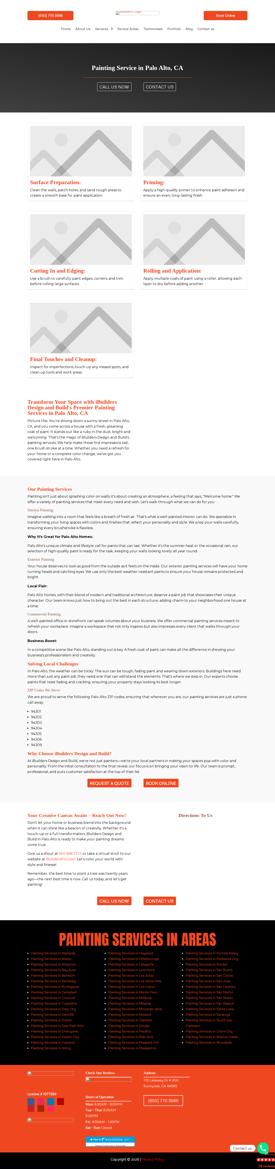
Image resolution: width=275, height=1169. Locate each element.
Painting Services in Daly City (53, 1009)
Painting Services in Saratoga (208, 1014)
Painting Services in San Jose (208, 981)
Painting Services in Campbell (54, 992)
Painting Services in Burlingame (55, 986)
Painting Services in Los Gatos (131, 986)
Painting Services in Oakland (130, 1020)
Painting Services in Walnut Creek (212, 1037)
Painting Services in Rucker (207, 964)
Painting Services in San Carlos (209, 975)
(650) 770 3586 (50, 15)
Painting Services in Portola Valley (212, 953)
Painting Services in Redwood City (212, 958)
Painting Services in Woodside (209, 1042)
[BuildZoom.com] (110, 1142)
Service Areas (128, 29)
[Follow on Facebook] (31, 1101)
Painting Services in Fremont (53, 1042)
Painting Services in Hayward (130, 953)
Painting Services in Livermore (131, 970)
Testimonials (153, 29)
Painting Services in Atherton (53, 964)
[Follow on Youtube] (40, 1108)
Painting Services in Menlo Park (132, 992)
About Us (82, 29)
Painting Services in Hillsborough (133, 958)
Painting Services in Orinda (128, 1025)
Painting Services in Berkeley (53, 981)
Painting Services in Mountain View (135, 1009)
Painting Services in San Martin (209, 992)
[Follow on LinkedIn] (50, 1101)
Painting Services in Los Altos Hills (135, 981)
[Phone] (263, 1148)
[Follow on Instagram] (40, 1101)
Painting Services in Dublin (51, 1020)
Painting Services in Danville (52, 1014)
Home (66, 29)
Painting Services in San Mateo (209, 998)
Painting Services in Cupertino (54, 1003)
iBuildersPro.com (60, 859)
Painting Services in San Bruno (209, 970)
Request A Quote (109, 783)
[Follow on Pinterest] (31, 1108)
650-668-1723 (70, 854)
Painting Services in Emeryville (54, 1031)
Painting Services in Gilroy (51, 1048)
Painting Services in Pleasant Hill (133, 1042)
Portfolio (174, 29)
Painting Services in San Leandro (211, 986)
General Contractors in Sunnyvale (110, 1146)
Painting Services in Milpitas (129, 1003)
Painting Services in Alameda (53, 953)
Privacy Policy (153, 1159)
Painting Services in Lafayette (131, 964)
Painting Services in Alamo (51, 958)
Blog (189, 29)
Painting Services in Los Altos (131, 975)
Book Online (225, 15)
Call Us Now (114, 86)
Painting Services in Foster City (55, 1037)
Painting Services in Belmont (53, 975)
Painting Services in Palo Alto (130, 1037)
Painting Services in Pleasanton (132, 1048)
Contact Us (160, 86)
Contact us (205, 29)
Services (101, 29)
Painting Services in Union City (209, 1031)
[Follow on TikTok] (50, 1108)
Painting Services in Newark (129, 1014)
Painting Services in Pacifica (129, 1031)
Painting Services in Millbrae (130, 998)
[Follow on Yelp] (60, 1101)
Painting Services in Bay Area (53, 970)
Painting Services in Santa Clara (210, 1009)
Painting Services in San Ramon (210, 1003)
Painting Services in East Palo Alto (57, 1025)
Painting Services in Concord (53, 998)
